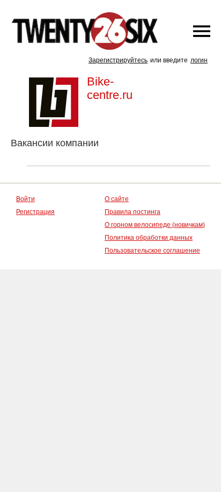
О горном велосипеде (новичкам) (155, 225)
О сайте (117, 199)
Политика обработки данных (149, 237)
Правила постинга (132, 212)
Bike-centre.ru (109, 88)
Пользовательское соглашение (152, 250)
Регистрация (35, 212)
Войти (25, 199)
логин (199, 60)
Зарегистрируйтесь (118, 60)
